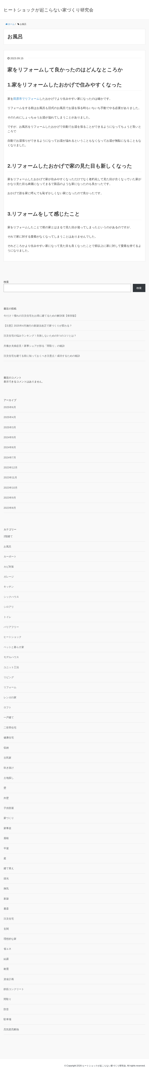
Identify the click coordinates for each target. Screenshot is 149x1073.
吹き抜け (9, 767)
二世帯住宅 (10, 727)
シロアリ (9, 606)
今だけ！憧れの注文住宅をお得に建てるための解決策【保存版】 (40, 315)
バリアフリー (11, 626)
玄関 (6, 928)
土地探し (9, 777)
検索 (6, 281)
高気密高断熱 (11, 1029)
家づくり (9, 818)
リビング (9, 677)
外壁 (6, 798)
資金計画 (9, 979)
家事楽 (7, 828)
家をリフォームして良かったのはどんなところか (65, 69)
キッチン (9, 586)
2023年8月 (10, 507)
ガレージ (9, 576)
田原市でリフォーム (26, 98)
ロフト (7, 707)
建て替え (9, 868)
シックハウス (11, 596)
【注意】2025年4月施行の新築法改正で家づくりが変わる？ (38, 325)
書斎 (6, 908)
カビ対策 (9, 566)
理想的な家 (10, 938)
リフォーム (10, 687)
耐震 (6, 968)
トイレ (7, 617)
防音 (6, 1009)
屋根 (6, 838)
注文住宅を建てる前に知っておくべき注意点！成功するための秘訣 (42, 355)
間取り (7, 999)
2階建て (8, 536)
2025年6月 (10, 407)
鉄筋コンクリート (14, 989)
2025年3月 (10, 427)
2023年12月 (10, 467)
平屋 (6, 848)
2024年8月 (10, 447)
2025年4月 (10, 417)
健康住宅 (9, 737)
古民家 (7, 757)
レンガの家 (10, 697)
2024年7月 (10, 457)
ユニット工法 (11, 667)
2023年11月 (10, 477)
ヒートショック (12, 636)
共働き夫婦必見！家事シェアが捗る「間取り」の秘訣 (34, 345)
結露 (6, 958)
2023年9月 (10, 497)
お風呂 (7, 546)
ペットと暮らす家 (14, 647)
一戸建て (9, 717)
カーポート (10, 556)
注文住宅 (9, 918)
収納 (6, 747)
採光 (6, 878)
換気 (6, 888)
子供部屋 (9, 808)
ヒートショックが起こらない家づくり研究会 (48, 9)
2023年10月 (10, 487)
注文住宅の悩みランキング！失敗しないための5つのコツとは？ (40, 335)
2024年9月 (10, 437)
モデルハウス (11, 657)
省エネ (7, 948)
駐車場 (7, 1019)
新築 (6, 898)
